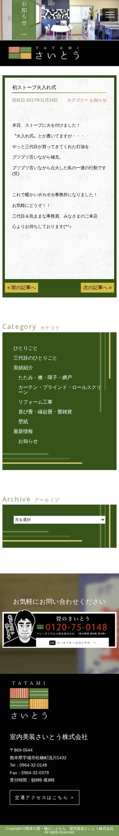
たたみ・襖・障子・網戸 (45, 377)
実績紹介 (23, 367)
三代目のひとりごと (35, 357)
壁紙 (23, 421)
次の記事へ (95, 287)
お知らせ (98, 100)
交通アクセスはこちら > (44, 797)
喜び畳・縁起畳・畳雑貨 (45, 411)
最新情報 (23, 431)
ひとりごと (25, 348)
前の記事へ (23, 287)
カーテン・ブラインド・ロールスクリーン (59, 390)
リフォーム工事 (35, 402)
